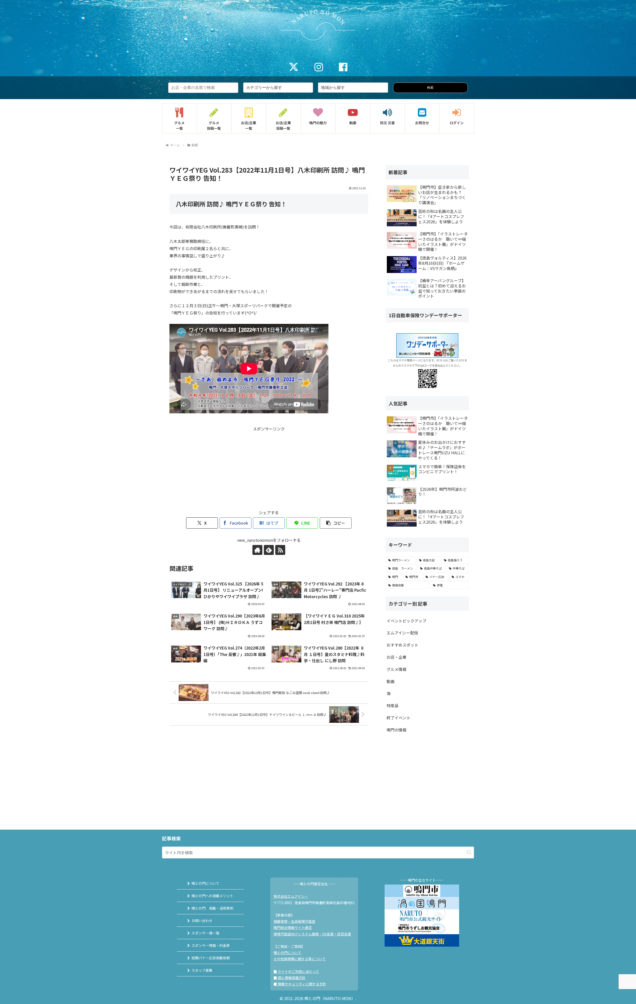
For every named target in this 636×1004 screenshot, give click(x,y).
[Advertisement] (268, 467)
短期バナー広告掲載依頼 (211, 957)
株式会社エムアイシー (291, 896)
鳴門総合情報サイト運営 (293, 927)
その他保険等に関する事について (300, 958)
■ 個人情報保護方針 (290, 977)
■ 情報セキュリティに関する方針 (300, 983)
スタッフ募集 (202, 970)
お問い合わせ (202, 920)
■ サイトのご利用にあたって (296, 971)
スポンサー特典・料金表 (211, 945)
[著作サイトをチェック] (257, 550)
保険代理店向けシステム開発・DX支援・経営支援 (312, 933)
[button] (336, 523)
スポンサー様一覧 (205, 932)
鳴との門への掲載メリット (212, 895)
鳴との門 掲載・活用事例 (212, 908)
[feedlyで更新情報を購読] (269, 550)
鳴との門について (205, 883)
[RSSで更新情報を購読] (280, 550)
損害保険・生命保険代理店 (294, 921)
